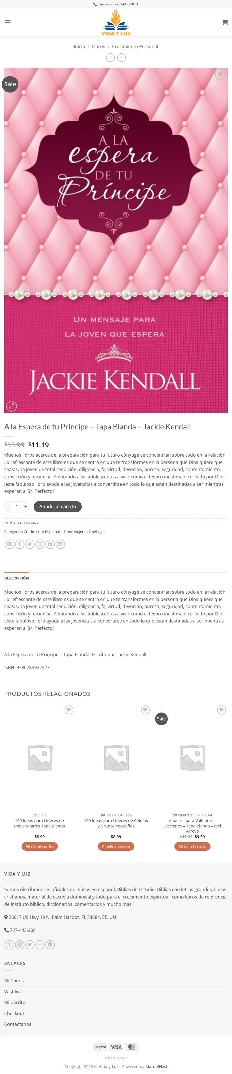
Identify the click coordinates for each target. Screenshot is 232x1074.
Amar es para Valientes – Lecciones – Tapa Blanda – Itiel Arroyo (192, 826)
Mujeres (80, 531)
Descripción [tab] (16, 578)
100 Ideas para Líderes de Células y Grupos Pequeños (116, 823)
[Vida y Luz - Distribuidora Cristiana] (116, 22)
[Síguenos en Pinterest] (50, 944)
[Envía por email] (40, 544)
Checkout (14, 1013)
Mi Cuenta (15, 980)
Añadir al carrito (57, 506)
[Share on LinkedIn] (60, 544)
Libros (98, 46)
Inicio (79, 46)
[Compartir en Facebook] (19, 544)
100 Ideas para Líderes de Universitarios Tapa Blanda (39, 823)
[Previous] (4, 782)
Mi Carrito (14, 1002)
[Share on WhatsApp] (9, 544)
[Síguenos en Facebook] (9, 944)
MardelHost (156, 1066)
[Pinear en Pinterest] (50, 544)
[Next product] (110, 57)
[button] (7, 22)
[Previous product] (121, 57)
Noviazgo (97, 531)
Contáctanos (17, 1024)
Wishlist (12, 992)
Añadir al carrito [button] (39, 846)
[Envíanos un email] (40, 944)
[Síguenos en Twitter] (30, 944)
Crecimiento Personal (135, 46)
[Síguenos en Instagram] (19, 944)
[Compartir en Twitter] (30, 544)
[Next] (227, 782)
